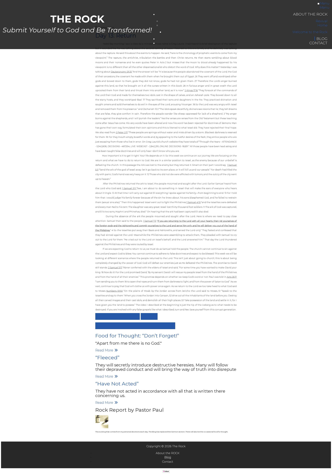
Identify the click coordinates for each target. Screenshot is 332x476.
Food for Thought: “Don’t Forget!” (137, 336)
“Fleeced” (107, 358)
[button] (117, 316)
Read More (104, 350)
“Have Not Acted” (117, 384)
